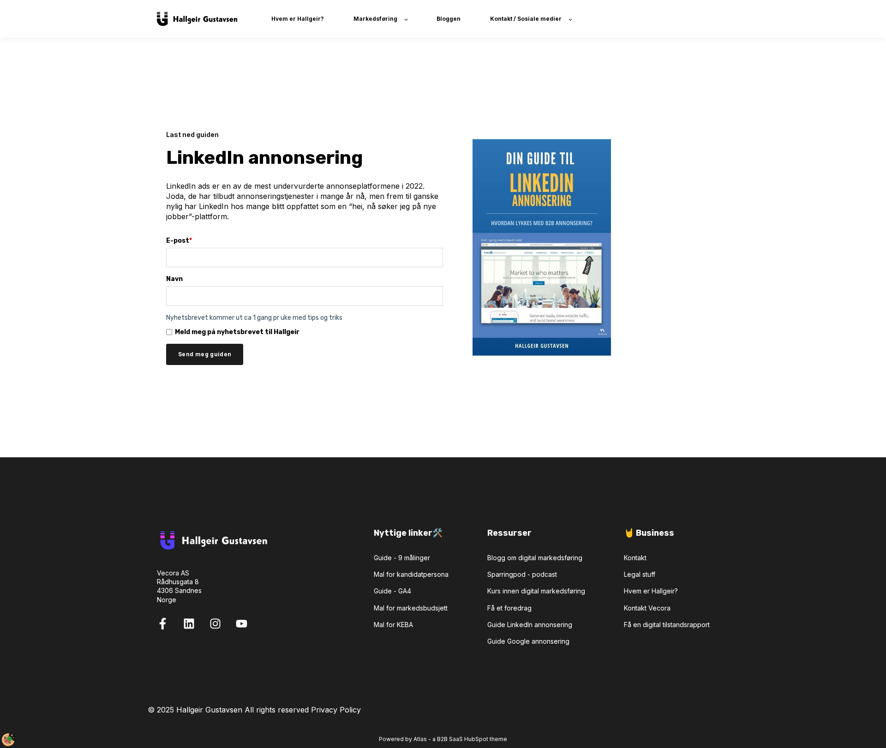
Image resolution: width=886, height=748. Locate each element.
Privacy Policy (336, 709)
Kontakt (635, 558)
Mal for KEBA (393, 624)
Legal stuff (639, 574)
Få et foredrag (509, 608)
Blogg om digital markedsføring (534, 558)
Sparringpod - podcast (522, 574)
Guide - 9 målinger (402, 558)
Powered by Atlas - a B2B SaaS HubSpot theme (443, 739)
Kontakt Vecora (647, 608)
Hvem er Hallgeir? (651, 591)
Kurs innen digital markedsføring (536, 591)
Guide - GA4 (392, 591)
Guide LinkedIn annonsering (529, 624)
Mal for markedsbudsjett (411, 608)
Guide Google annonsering (528, 641)
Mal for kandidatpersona (411, 574)
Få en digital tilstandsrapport (667, 624)
